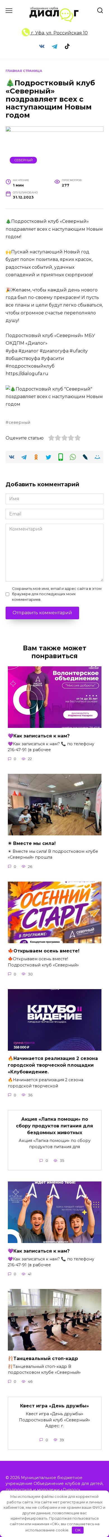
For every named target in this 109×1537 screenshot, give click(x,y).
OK (78, 1530)
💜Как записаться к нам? (39, 735)
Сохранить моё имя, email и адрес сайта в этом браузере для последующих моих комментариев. (56, 594)
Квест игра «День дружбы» (54, 1405)
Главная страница (24, 71)
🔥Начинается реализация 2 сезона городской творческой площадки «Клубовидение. (53, 1065)
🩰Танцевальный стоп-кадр (43, 1358)
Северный (23, 160)
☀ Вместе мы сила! (32, 843)
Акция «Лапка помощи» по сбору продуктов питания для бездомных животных (54, 1125)
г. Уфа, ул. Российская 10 (59, 33)
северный (19, 422)
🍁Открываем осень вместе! (43, 951)
